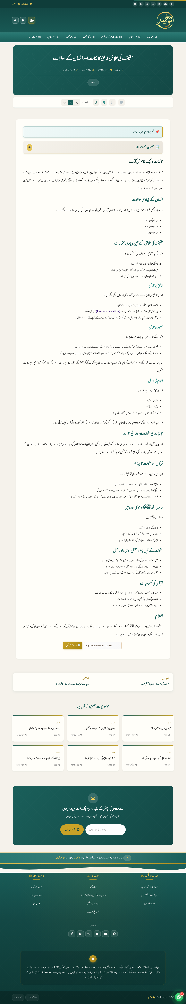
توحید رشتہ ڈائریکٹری (149, 904)
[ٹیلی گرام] (159, 4)
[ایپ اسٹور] (147, 4)
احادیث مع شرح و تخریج (109, 37)
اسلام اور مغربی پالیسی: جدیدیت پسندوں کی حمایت (155, 758)
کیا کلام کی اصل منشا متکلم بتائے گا (160, 729)
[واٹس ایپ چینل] (88, 933)
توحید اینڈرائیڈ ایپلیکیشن (93, 904)
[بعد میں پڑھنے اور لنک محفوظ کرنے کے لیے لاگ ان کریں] (112, 102)
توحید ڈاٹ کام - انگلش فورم (149, 895)
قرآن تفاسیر (133, 37)
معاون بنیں (36, 904)
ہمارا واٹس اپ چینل (37, 895)
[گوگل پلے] (80, 933)
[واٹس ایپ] (153, 4)
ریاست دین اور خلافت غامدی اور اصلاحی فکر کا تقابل (44, 729)
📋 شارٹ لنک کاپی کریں (73, 645)
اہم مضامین (51, 37)
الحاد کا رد (93, 82)
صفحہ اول (150, 37)
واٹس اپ (77, 858)
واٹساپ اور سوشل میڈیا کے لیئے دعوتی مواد (93, 895)
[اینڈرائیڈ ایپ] (23, 20)
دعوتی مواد (69, 37)
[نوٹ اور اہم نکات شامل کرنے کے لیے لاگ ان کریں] (121, 102)
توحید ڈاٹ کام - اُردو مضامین (149, 887)
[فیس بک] (171, 4)
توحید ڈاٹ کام (152, 997)
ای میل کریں (60, 858)
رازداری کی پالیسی (32, 997)
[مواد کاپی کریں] (96, 102)
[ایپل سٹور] (97, 933)
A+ (64, 103)
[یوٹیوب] (135, 4)
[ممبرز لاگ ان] (31, 20)
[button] (179, 997)
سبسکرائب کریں (70, 829)
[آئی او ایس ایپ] (15, 20)
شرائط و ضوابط (18, 997)
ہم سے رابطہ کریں (36, 887)
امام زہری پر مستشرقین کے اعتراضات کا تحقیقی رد (100, 729)
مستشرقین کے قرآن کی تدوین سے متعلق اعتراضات (99, 758)
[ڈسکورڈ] (165, 4)
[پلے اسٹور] (141, 4)
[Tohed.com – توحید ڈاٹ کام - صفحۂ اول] (164, 20)
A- (76, 103)
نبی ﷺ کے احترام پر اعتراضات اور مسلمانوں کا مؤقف (43, 758)
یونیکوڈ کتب (87, 37)
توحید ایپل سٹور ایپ (93, 912)
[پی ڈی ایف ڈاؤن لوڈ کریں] (104, 102)
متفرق (34, 37)
